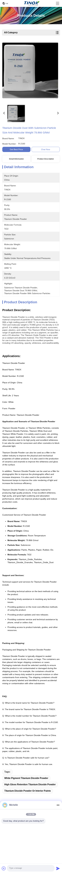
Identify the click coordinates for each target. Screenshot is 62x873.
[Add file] (4, 868)
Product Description (45, 159)
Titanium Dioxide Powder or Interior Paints (27, 791)
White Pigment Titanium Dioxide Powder (26, 778)
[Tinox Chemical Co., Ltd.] (32, 3)
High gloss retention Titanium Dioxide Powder (30, 784)
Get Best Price (16, 149)
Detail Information (16, 159)
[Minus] (58, 805)
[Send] (58, 868)
